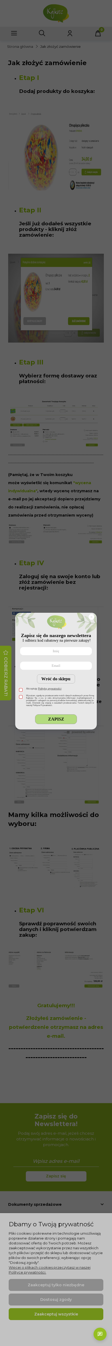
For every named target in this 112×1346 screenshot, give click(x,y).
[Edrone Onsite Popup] (56, 673)
